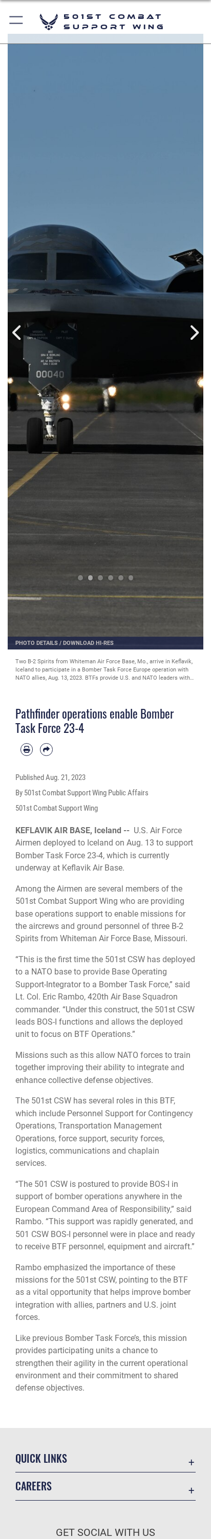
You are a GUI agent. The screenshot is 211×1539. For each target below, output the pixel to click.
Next (193, 333)
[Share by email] (46, 749)
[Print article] (26, 749)
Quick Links (41, 1458)
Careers (33, 1486)
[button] (16, 22)
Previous (17, 333)
